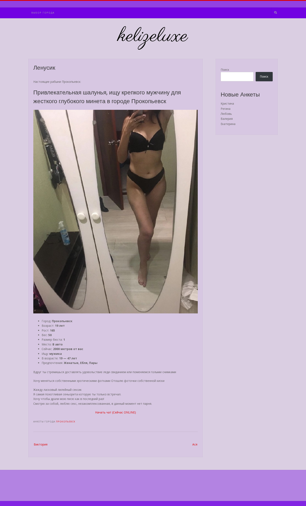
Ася (194, 444)
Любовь (226, 114)
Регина (225, 109)
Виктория (40, 444)
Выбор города (43, 12)
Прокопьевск (65, 421)
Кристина (227, 103)
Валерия (227, 119)
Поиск (225, 70)
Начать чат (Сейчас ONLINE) (115, 412)
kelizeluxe (153, 36)
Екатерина (228, 124)
